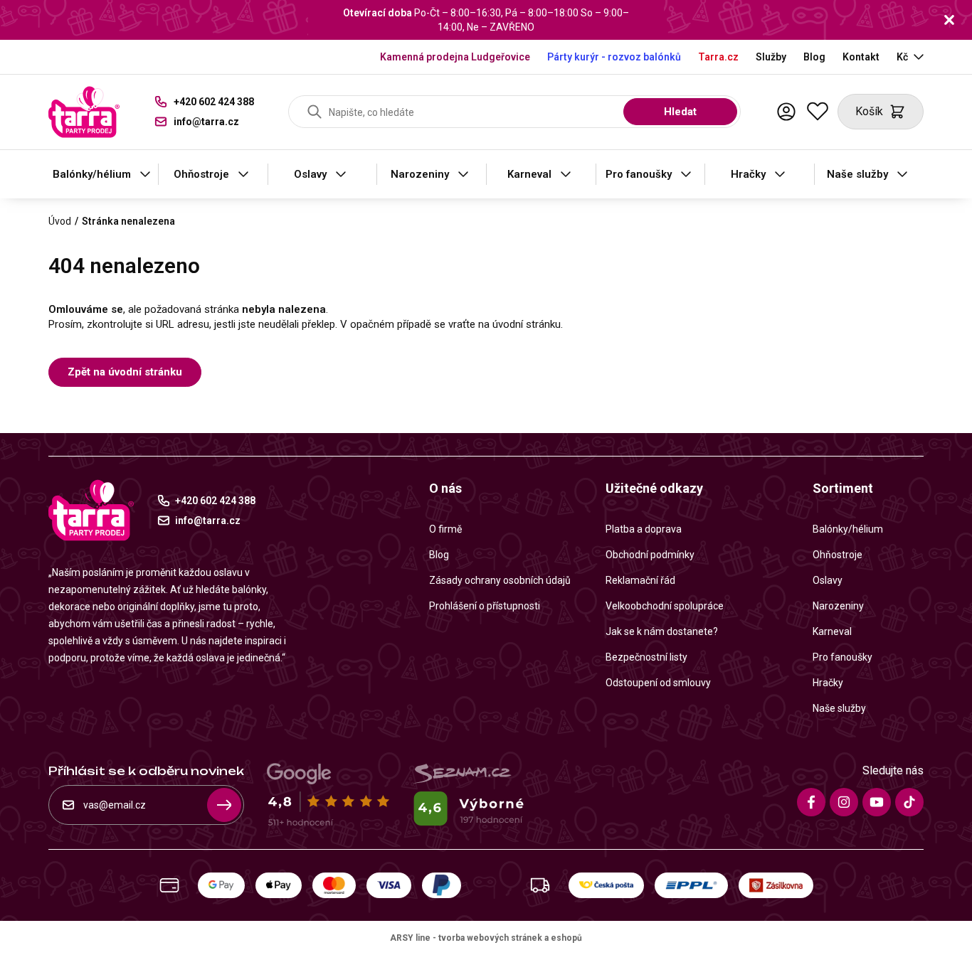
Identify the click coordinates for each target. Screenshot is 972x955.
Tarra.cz (718, 57)
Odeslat (224, 805)
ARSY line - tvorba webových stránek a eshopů (486, 938)
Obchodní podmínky (650, 554)
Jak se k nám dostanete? (662, 631)
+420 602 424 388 (214, 101)
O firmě (445, 529)
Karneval (529, 174)
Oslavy (310, 174)
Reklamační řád (640, 580)
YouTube (876, 802)
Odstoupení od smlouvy (658, 682)
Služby (771, 57)
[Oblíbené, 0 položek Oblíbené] (817, 111)
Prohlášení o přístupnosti (484, 606)
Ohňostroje (201, 174)
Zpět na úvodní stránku (125, 372)
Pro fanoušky (639, 174)
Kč (902, 57)
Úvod (59, 221)
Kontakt (860, 57)
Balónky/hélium (92, 174)
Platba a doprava (644, 529)
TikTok (909, 802)
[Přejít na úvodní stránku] (84, 112)
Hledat (680, 111)
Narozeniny (420, 174)
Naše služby (857, 174)
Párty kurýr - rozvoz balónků (614, 57)
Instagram (844, 802)
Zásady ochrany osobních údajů (500, 580)
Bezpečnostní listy (646, 657)
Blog (814, 57)
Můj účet (786, 111)
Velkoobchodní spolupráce (665, 606)
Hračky (748, 174)
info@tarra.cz (206, 121)
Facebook (811, 802)
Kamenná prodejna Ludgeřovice (455, 57)
